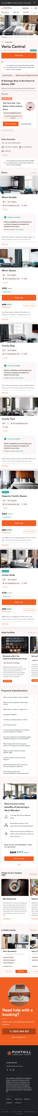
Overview (4, 37)
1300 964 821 (19, 229)
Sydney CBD (8, 42)
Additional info (18, 37)
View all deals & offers (7, 130)
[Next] (35, 25)
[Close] (34, 2)
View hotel (9, 971)
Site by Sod (19, 1114)
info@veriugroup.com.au (14, 1066)
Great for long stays (9, 960)
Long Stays (32, 37)
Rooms (10, 37)
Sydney (8, 1099)
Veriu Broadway (10, 951)
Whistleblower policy (30, 1111)
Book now (19, 55)
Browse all (33, 874)
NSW (2, 42)
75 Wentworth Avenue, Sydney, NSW (15, 50)
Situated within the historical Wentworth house (15, 657)
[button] (35, 8)
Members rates (6, 307)
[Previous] (2, 25)
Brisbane (27, 1099)
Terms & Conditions (17, 1111)
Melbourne (18, 1099)
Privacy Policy (5, 1111)
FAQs (25, 37)
